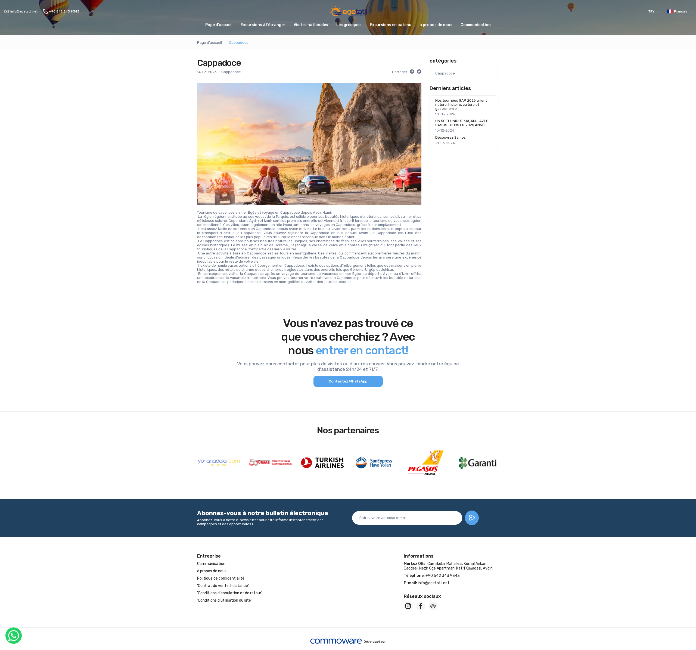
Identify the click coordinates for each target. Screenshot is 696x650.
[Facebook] (420, 606)
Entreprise (209, 556)
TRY (651, 11)
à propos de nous (436, 25)
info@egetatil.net (24, 11)
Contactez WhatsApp (348, 381)
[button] (349, 25)
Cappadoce (238, 43)
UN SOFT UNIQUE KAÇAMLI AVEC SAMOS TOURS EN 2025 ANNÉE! (462, 123)
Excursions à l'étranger (263, 25)
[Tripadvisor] (433, 606)
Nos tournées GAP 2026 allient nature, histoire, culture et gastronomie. (461, 104)
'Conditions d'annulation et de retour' (229, 593)
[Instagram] (408, 606)
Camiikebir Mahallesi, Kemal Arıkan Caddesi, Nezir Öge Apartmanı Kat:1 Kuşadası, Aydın (448, 566)
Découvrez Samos (450, 137)
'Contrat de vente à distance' (223, 585)
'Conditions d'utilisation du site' (224, 600)
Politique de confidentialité (220, 578)
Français (681, 11)
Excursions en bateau (390, 25)
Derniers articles (450, 88)
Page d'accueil (218, 25)
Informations (418, 556)
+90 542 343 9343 (64, 11)
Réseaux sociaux (422, 596)
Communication (476, 25)
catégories (443, 61)
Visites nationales (311, 25)
